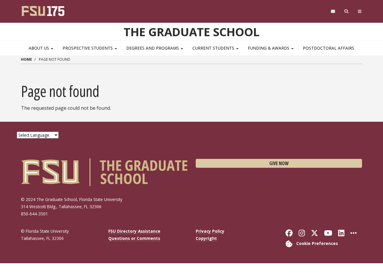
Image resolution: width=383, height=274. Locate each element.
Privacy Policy (210, 231)
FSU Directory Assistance (134, 231)
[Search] (347, 11)
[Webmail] (333, 11)
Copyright (206, 238)
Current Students (213, 48)
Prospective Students (88, 48)
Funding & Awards (269, 48)
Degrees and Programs (153, 48)
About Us (39, 48)
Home (26, 59)
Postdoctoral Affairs (328, 48)
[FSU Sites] (360, 11)
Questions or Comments (134, 238)
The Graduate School (191, 31)
